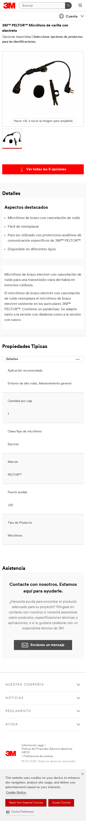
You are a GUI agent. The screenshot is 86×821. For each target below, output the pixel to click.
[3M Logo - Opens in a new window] (9, 5)
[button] (19, 812)
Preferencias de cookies (38, 756)
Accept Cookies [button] (61, 802)
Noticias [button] (15, 698)
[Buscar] (68, 5)
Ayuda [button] (12, 724)
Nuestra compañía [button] (25, 684)
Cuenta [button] (72, 16)
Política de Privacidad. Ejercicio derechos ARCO (47, 750)
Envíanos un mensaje (47, 645)
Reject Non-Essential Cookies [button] (26, 802)
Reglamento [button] (18, 711)
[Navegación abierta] (80, 6)
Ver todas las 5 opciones (46, 169)
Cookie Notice (16, 792)
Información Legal (33, 745)
